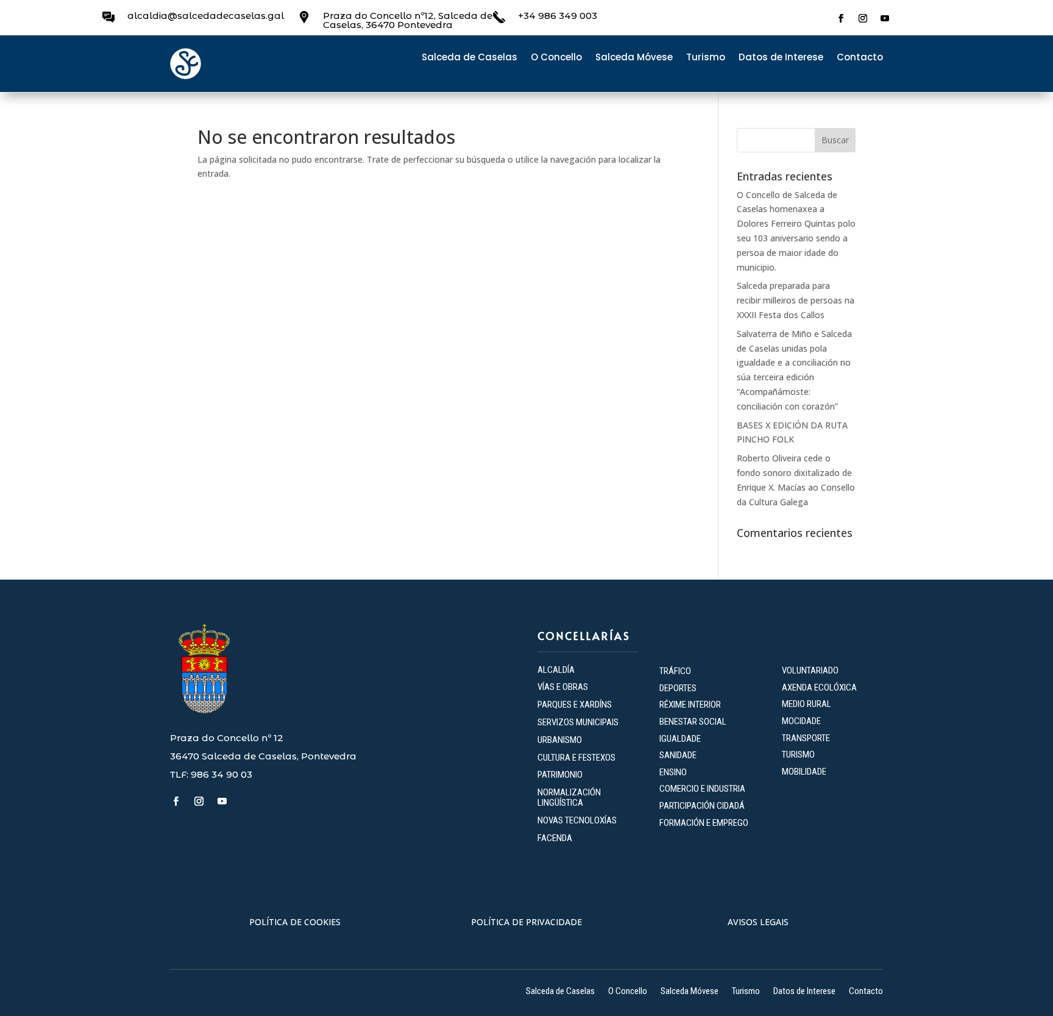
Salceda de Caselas (469, 58)
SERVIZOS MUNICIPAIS (578, 722)
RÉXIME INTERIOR (690, 704)
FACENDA (554, 838)
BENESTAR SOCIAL (693, 721)
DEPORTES (678, 688)
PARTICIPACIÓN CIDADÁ (702, 805)
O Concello (556, 58)
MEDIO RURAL (806, 703)
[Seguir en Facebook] (840, 18)
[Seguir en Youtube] (884, 18)
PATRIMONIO (560, 774)
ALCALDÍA (556, 669)
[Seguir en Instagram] (862, 18)
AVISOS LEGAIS (758, 922)
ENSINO (673, 772)
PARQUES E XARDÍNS (574, 704)
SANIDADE (678, 755)
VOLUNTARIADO (810, 670)
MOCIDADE (801, 721)
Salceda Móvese (634, 58)
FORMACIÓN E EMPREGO (703, 822)
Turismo (705, 58)
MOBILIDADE (804, 771)
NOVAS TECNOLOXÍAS (577, 820)
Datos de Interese (781, 58)
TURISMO (798, 754)
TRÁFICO (675, 671)
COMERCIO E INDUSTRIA (702, 788)
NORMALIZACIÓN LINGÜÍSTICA (569, 797)
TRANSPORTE (806, 738)
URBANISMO (559, 739)
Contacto (860, 58)
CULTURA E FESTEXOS (576, 757)
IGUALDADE (680, 738)
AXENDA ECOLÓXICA (819, 687)
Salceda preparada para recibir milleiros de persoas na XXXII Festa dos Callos (795, 300)
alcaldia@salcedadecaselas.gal (205, 15)
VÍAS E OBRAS (562, 686)
